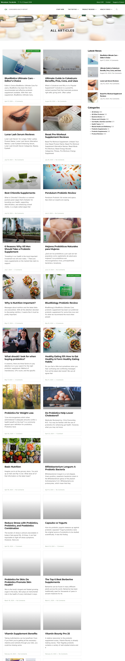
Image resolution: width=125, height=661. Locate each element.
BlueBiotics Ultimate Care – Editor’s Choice (19, 79)
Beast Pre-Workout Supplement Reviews (57, 136)
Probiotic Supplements (99, 131)
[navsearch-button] (116, 8)
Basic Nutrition (13, 466)
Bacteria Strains (97, 117)
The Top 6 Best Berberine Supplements (59, 581)
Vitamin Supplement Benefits (21, 633)
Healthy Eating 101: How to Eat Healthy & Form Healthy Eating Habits (62, 359)
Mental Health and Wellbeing (101, 126)
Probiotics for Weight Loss (19, 413)
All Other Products (98, 114)
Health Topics (105, 9)
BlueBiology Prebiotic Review (61, 303)
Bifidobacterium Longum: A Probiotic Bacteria (60, 468)
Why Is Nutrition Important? (20, 303)
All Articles (95, 112)
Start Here (60, 9)
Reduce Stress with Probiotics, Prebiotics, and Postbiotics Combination (21, 526)
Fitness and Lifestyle (98, 119)
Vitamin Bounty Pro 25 (57, 633)
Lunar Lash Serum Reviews (19, 134)
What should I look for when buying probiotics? (20, 357)
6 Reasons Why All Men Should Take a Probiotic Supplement (17, 249)
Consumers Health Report (18, 9)
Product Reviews (88, 9)
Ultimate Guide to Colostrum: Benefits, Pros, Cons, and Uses (61, 79)
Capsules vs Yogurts (56, 523)
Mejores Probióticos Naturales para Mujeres (61, 248)
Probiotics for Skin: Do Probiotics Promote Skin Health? (18, 582)
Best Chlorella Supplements (20, 193)
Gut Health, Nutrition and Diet (101, 121)
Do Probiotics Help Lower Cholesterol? (59, 414)
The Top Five (72, 9)
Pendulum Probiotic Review (60, 193)
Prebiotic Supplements (99, 129)
